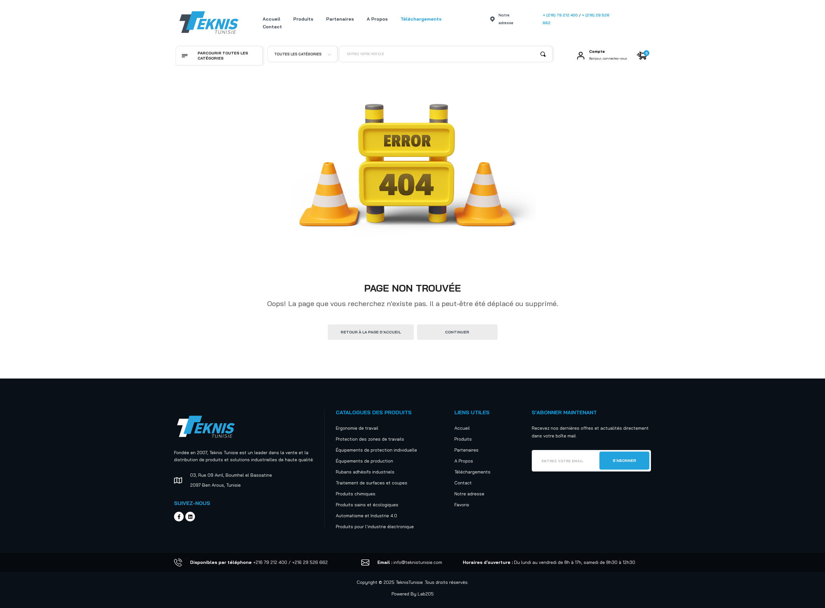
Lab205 (426, 594)
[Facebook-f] (179, 516)
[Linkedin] (190, 516)
